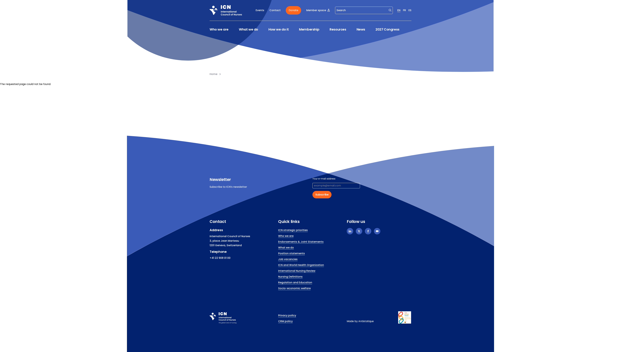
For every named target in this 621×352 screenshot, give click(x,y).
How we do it (278, 29)
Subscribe (322, 194)
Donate (293, 10)
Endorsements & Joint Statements (301, 242)
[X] (359, 231)
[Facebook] (368, 231)
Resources (338, 29)
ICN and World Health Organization (301, 265)
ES (410, 10)
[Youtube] (377, 231)
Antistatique (366, 321)
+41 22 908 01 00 (220, 258)
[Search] (390, 10)
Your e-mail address (323, 178)
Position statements (291, 253)
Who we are (219, 29)
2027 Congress (387, 29)
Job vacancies (288, 259)
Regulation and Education (295, 282)
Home (213, 74)
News (361, 29)
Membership (309, 29)
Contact (275, 10)
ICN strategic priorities (293, 230)
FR (404, 10)
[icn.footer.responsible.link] (404, 317)
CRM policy (285, 321)
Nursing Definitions (290, 276)
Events (260, 10)
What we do (248, 29)
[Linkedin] (350, 231)
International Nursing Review (296, 271)
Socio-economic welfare (294, 288)
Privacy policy (287, 315)
